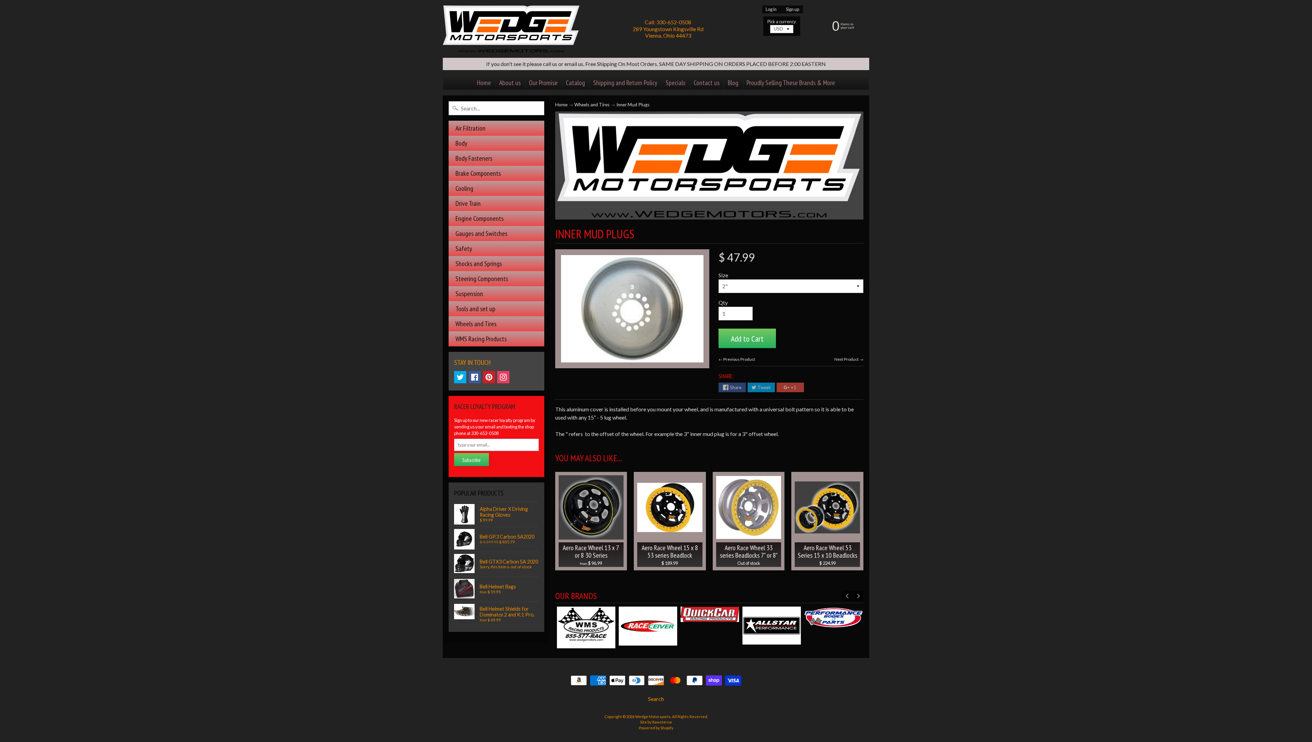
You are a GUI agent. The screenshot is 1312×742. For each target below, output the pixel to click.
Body (461, 143)
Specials (675, 82)
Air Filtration (470, 128)
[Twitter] (460, 377)
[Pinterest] (489, 377)
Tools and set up (475, 308)
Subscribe (471, 459)
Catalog (575, 82)
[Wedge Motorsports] (511, 28)
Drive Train (468, 203)
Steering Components (481, 278)
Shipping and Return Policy (625, 82)
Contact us (707, 82)
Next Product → (848, 359)
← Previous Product (737, 359)
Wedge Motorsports (653, 716)
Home (484, 82)
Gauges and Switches (481, 233)
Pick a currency (781, 21)
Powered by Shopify (656, 728)
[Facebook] (474, 377)
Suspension (469, 293)
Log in (771, 9)
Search (656, 698)
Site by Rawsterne (656, 722)
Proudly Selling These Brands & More (791, 82)
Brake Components (478, 173)
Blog (733, 82)
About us (510, 82)
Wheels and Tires (475, 323)
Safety (463, 248)
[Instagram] (503, 377)
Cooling (464, 188)
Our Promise (543, 82)
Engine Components (479, 218)
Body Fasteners (473, 158)
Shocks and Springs (478, 263)
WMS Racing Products (481, 338)
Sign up (792, 9)
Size (723, 275)
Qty (723, 302)
